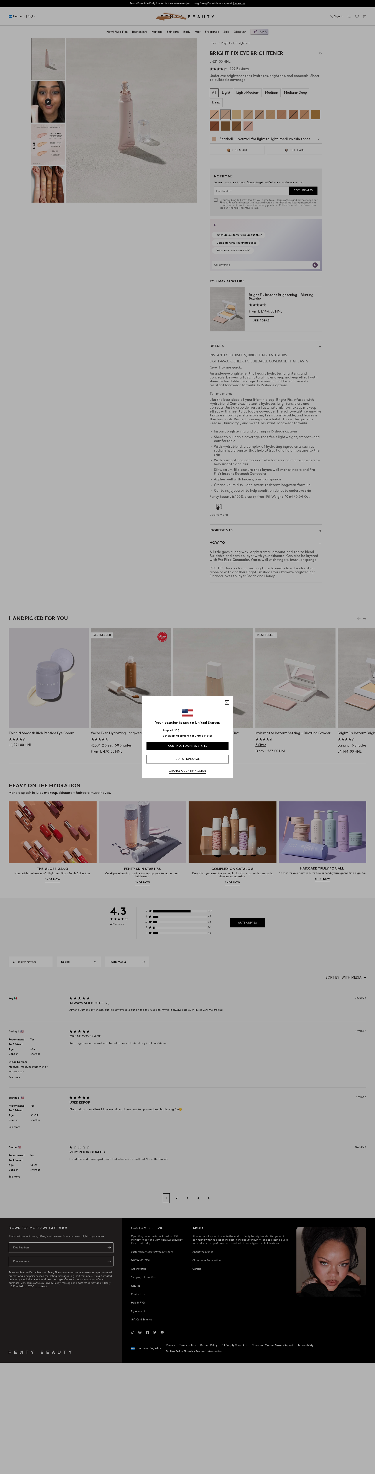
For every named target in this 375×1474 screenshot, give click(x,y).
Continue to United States (187, 746)
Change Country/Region (187, 771)
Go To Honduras (187, 759)
